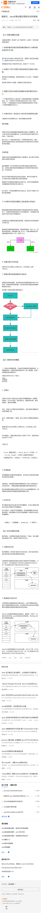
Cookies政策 (18, 901)
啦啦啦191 (4, 734)
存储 (21, 657)
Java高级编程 (6, 847)
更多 (3, 852)
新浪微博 (11, 884)
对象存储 (27, 657)
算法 (15, 657)
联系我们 (20, 890)
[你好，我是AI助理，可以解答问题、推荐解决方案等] (30, 7)
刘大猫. (3, 700)
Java (10, 657)
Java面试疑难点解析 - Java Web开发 (13, 832)
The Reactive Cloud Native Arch (12, 868)
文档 (3, 894)
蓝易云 (3, 768)
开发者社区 (8, 894)
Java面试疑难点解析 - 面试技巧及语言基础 (15, 828)
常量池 (5, 58)
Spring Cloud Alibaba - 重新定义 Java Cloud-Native (18, 864)
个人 (38, 11)
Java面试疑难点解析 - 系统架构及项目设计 (15, 836)
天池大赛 (14, 894)
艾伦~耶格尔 (5, 712)
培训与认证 (21, 894)
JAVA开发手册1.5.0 (8, 871)
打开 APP (35, 2)
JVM (11, 82)
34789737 (4, 723)
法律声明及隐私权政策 (8, 901)
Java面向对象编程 (7, 843)
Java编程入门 (6, 839)
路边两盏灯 (5, 689)
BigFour (4, 678)
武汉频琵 (4, 757)
